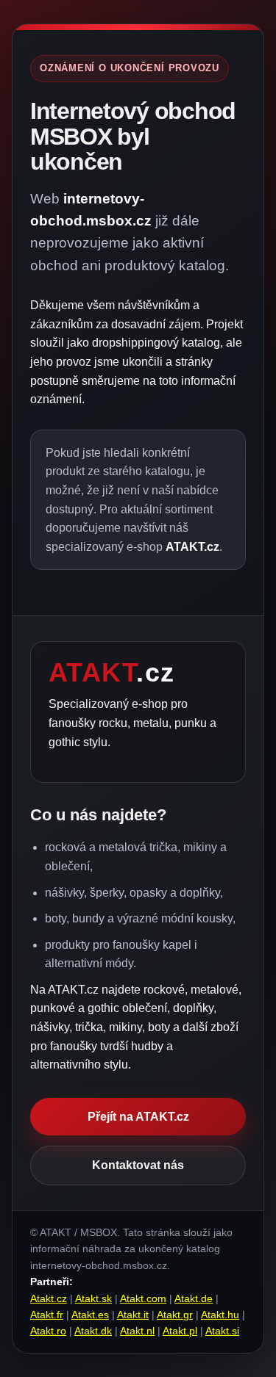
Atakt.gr (175, 1314)
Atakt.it (133, 1314)
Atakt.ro (48, 1331)
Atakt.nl (137, 1331)
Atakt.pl (180, 1331)
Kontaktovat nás (138, 1165)
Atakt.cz (48, 1298)
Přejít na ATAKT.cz (138, 1116)
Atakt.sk (93, 1298)
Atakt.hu (220, 1314)
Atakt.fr (46, 1314)
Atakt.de (193, 1298)
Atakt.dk (93, 1331)
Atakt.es (90, 1314)
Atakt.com (143, 1298)
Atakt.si (222, 1331)
